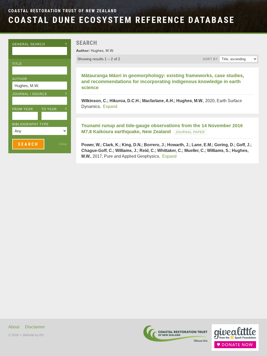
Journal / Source (39, 94)
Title (17, 64)
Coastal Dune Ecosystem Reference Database (121, 20)
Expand (110, 106)
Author (19, 79)
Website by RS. (34, 335)
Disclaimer (35, 327)
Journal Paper (190, 132)
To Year (54, 109)
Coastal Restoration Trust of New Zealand (62, 10)
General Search (39, 44)
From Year (22, 109)
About (13, 327)
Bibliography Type (30, 124)
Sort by (210, 59)
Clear (63, 144)
